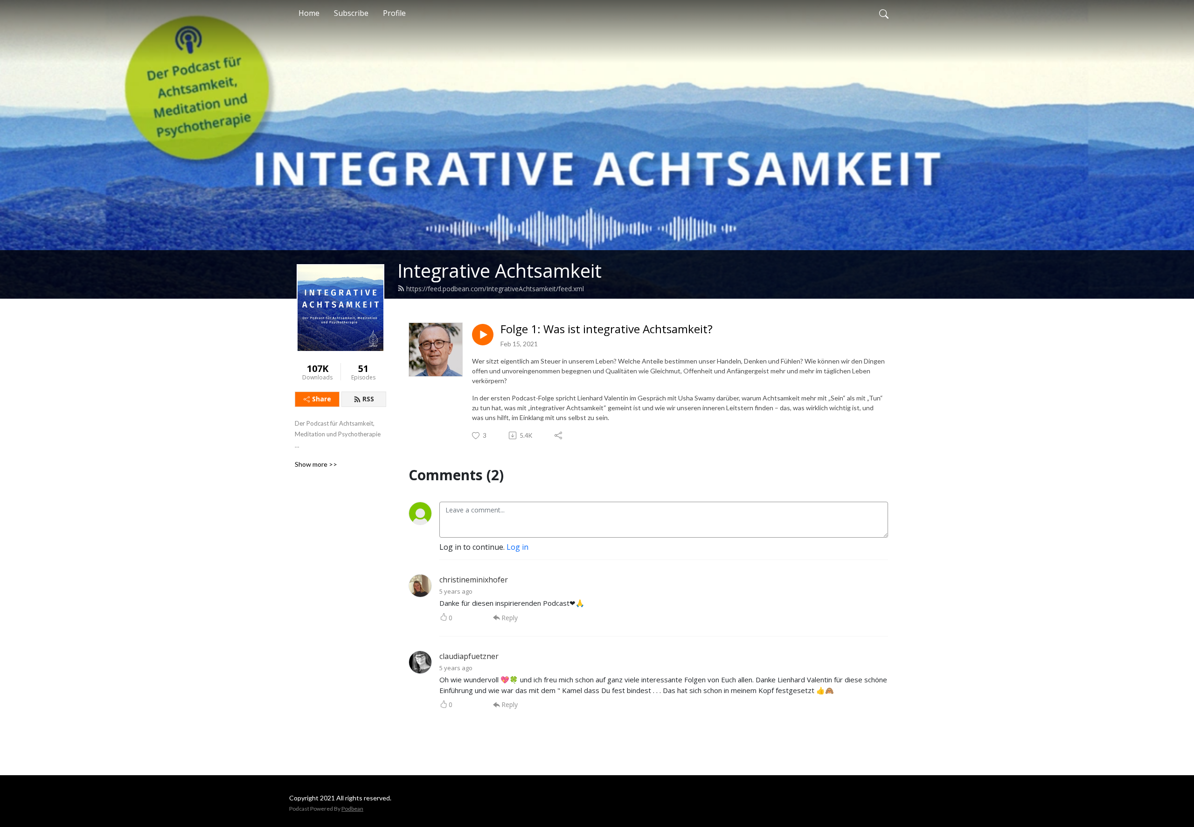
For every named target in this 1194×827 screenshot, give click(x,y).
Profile (394, 13)
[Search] (883, 13)
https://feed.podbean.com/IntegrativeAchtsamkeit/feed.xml (495, 288)
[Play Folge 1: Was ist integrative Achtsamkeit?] (482, 334)
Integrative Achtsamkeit (499, 270)
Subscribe (351, 13)
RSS (368, 398)
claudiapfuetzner (469, 656)
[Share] (559, 435)
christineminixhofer (473, 580)
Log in (517, 547)
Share (321, 398)
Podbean (352, 808)
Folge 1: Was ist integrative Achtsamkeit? (606, 329)
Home (308, 13)
